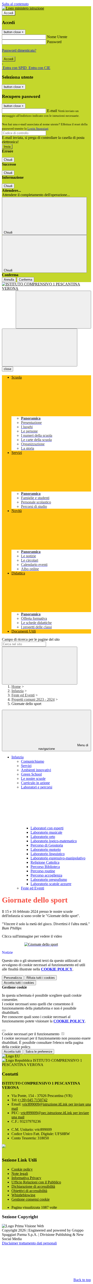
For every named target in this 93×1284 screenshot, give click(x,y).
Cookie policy (22, 1169)
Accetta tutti (19, 983)
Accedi (8, 13)
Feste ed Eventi (23, 695)
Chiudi (8, 160)
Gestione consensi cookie (30, 1199)
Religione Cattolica (45, 862)
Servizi (26, 766)
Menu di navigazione (63, 747)
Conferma (25, 279)
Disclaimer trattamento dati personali (29, 1243)
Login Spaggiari (37, 128)
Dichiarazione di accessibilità (33, 1186)
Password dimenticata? (19, 50)
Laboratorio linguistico (48, 854)
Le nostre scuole (33, 778)
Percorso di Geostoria (47, 845)
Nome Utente (57, 37)
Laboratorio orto (43, 837)
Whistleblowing (23, 1195)
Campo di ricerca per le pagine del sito (31, 639)
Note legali (19, 1174)
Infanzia (17, 691)
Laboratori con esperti (47, 828)
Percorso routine (43, 871)
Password (54, 42)
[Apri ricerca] (53, 310)
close (7, 369)
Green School (31, 774)
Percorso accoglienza (46, 875)
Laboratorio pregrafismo (49, 880)
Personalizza (13, 977)
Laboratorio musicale (46, 832)
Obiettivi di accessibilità (29, 1191)
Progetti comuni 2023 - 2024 (33, 699)
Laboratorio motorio (46, 850)
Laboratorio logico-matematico (54, 841)
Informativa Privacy (26, 1178)
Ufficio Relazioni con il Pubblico (36, 1182)
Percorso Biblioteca (45, 867)
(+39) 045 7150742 (32, 1100)
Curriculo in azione (35, 783)
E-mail (52, 111)
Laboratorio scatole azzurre (51, 884)
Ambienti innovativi (36, 770)
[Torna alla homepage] (46, 286)
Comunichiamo (32, 761)
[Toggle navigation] (39, 347)
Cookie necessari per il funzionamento (31, 1034)
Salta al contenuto (15, 4)
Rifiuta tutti (40, 977)
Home (16, 687)
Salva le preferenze (39, 1051)
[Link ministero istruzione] (23, 8)
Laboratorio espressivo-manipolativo (58, 858)
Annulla (9, 279)
